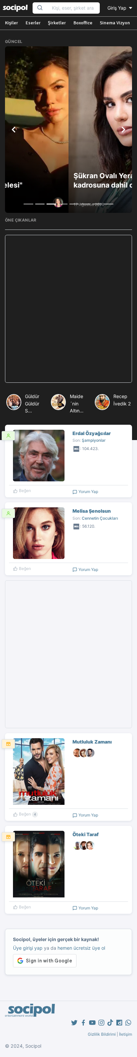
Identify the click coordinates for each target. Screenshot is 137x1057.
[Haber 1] (28, 204)
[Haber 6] (85, 204)
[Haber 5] (74, 204)
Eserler (33, 23)
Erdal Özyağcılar (91, 433)
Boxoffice (82, 23)
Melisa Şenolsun (91, 511)
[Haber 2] (40, 204)
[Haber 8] (108, 204)
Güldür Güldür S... (32, 403)
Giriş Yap (117, 8)
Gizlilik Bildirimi (102, 1034)
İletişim (125, 1034)
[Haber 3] (51, 204)
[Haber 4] (63, 204)
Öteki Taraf (85, 834)
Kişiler (11, 23)
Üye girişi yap (28, 948)
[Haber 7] (97, 204)
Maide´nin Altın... (76, 403)
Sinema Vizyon (115, 23)
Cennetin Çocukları (100, 518)
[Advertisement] (68, 308)
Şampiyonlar (94, 440)
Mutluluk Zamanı (92, 742)
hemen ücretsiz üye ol (81, 948)
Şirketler (57, 23)
